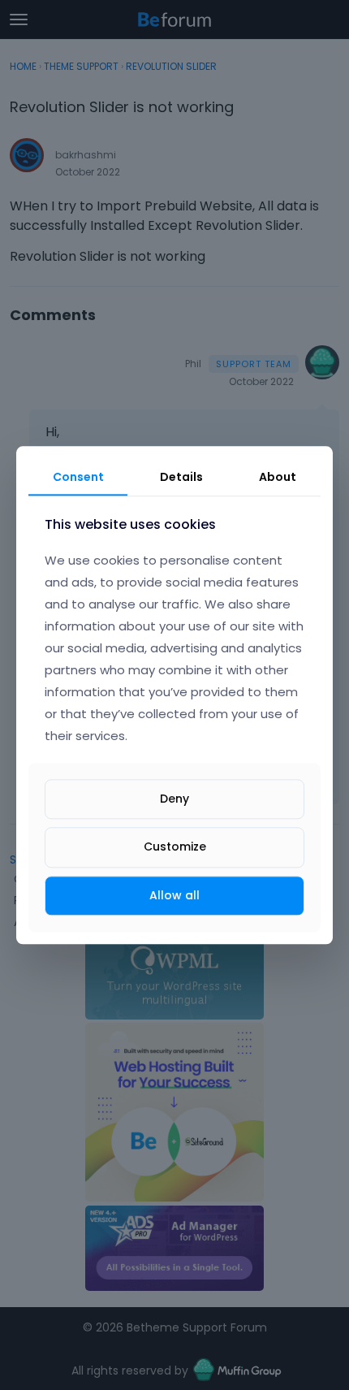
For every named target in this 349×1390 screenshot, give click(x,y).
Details (181, 477)
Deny (174, 799)
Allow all (174, 895)
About (277, 477)
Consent (78, 477)
